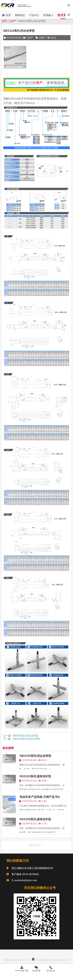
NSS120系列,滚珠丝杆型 (35, 776)
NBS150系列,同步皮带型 (26, 738)
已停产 (12, 21)
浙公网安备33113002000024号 (52, 960)
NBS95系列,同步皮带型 (25, 735)
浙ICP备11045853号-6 (16, 960)
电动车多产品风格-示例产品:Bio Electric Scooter (39, 798)
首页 (4, 21)
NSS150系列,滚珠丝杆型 (35, 819)
